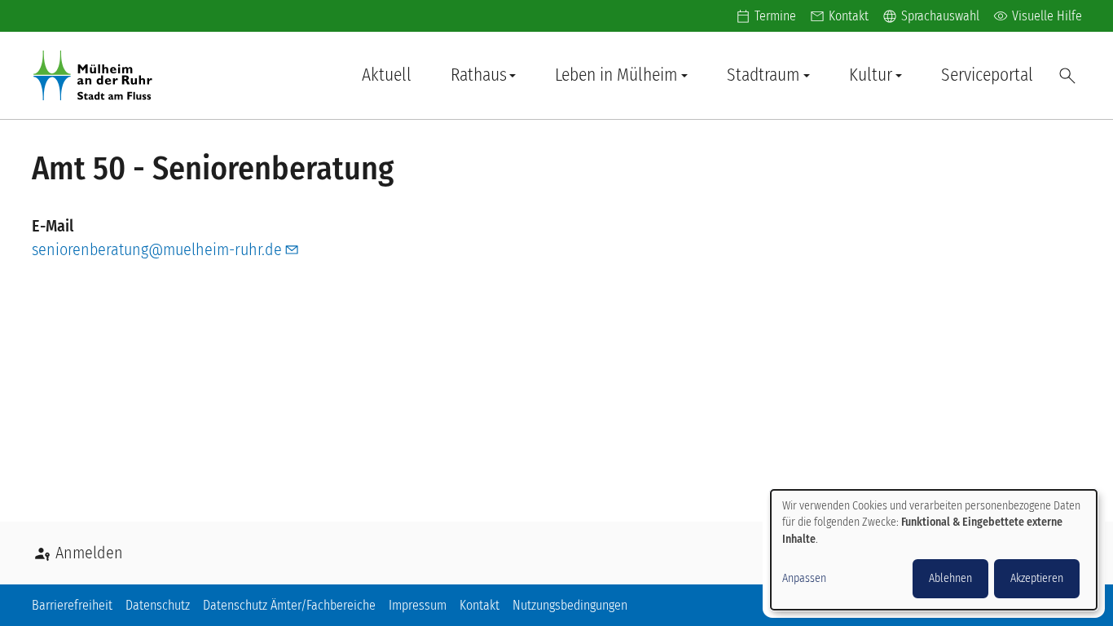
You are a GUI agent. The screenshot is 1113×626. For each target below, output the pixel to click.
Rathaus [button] (479, 75)
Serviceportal (987, 75)
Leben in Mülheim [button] (616, 75)
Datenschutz (157, 605)
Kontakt (849, 16)
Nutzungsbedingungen (570, 605)
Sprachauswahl (930, 16)
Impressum (418, 605)
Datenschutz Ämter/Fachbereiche (289, 605)
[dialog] (934, 550)
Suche (1067, 75)
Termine (775, 16)
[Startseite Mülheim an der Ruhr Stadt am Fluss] (96, 75)
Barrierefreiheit (72, 605)
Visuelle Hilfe (1037, 16)
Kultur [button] (870, 75)
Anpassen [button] (804, 578)
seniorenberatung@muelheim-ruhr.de (157, 249)
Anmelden (89, 552)
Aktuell (386, 75)
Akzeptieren (1036, 578)
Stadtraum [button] (763, 75)
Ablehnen (950, 578)
